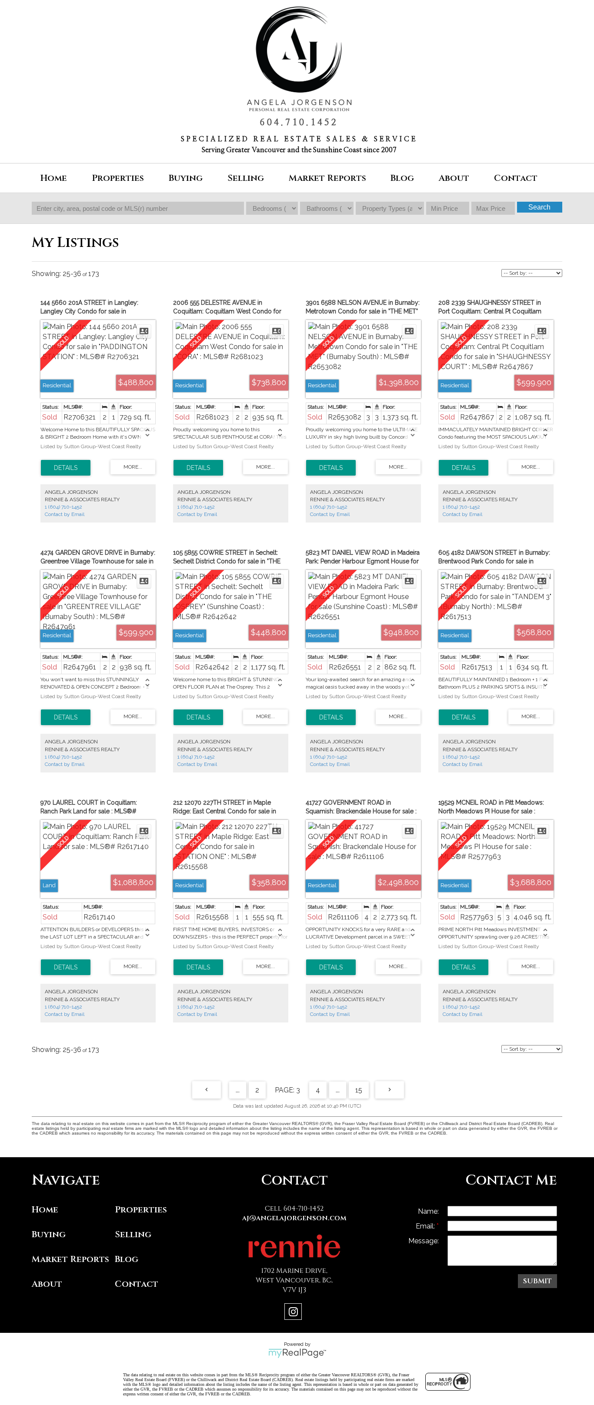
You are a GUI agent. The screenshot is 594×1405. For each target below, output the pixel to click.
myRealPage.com (297, 1353)
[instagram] (294, 1313)
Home (53, 178)
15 (358, 1090)
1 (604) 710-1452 (63, 507)
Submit (537, 1281)
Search (539, 207)
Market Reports (327, 178)
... (238, 1090)
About (47, 1284)
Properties (141, 1209)
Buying (49, 1234)
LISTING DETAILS (65, 468)
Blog (402, 178)
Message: (423, 1241)
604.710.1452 (299, 122)
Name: (428, 1211)
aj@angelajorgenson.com (294, 1218)
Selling (133, 1234)
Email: (426, 1226)
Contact (515, 178)
